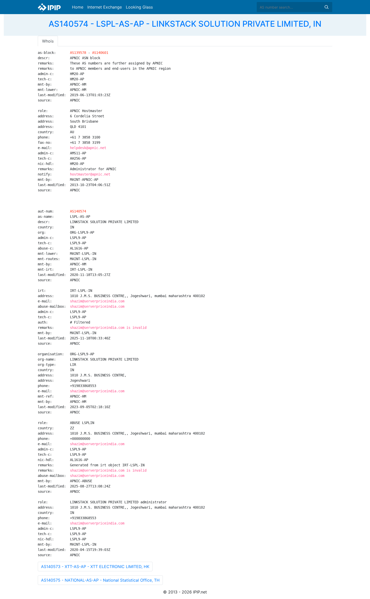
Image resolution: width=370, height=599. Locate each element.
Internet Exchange (104, 7)
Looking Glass (139, 7)
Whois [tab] (48, 41)
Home (77, 7)
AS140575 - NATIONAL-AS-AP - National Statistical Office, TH (100, 580)
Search (326, 7)
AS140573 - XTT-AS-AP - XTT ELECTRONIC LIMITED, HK (95, 566)
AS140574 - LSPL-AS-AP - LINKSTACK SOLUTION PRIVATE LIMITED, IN (185, 24)
